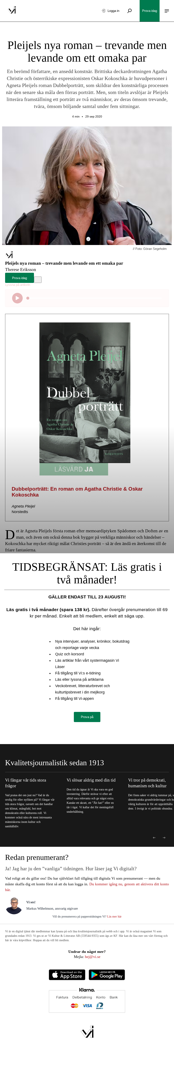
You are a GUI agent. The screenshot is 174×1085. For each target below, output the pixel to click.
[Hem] (9, 256)
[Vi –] (11, 10)
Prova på (87, 717)
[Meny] (167, 11)
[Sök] (129, 11)
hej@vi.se (92, 957)
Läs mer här (114, 916)
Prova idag (149, 10)
